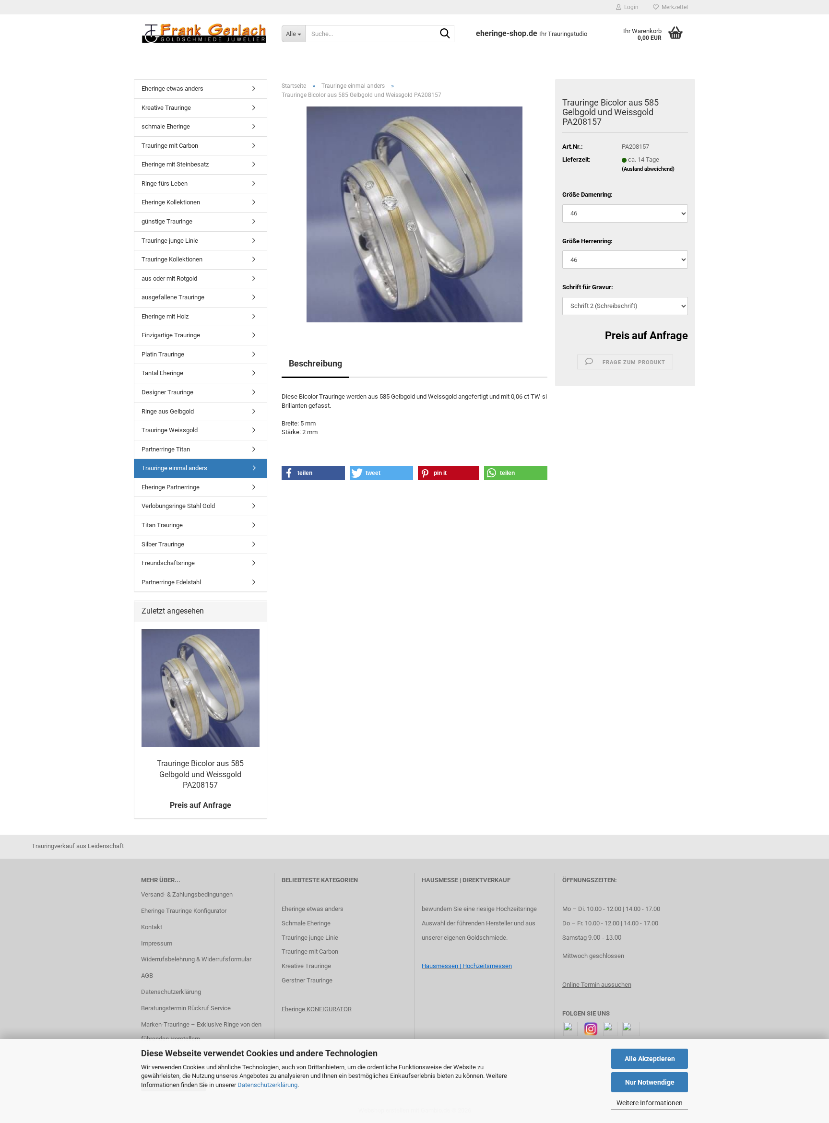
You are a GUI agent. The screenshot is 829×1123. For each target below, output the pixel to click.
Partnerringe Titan (166, 449)
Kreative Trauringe (166, 107)
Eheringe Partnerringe (171, 487)
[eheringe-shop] (204, 33)
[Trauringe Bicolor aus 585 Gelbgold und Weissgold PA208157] (414, 214)
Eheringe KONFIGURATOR (317, 1009)
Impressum (156, 943)
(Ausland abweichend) (648, 169)
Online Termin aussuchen (596, 984)
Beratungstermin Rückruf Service (186, 1008)
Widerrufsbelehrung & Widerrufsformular (196, 959)
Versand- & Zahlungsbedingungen (187, 894)
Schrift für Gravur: (587, 287)
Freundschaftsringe (168, 563)
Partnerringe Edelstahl (171, 582)
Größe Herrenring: (587, 241)
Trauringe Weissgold (170, 430)
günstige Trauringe (167, 221)
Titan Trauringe (162, 525)
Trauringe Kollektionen (172, 259)
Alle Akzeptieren (650, 1059)
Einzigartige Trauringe (171, 335)
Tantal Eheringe (162, 373)
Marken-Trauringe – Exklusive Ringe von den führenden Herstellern (201, 1031)
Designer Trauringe (167, 392)
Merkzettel (673, 7)
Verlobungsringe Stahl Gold (178, 505)
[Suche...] (445, 34)
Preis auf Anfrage (646, 336)
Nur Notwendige (650, 1082)
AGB (147, 975)
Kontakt (151, 927)
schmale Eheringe (166, 126)
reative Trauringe (308, 965)
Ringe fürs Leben (165, 183)
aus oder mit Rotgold (169, 278)
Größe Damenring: (587, 194)
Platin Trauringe (163, 354)
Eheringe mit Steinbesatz (175, 164)
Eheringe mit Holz (165, 316)
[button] (313, 473)
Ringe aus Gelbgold (168, 411)
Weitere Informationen (649, 1103)
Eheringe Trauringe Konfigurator (183, 910)
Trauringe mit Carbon (170, 145)
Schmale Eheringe (306, 923)
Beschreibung (315, 363)
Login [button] (630, 7)
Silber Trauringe (163, 544)
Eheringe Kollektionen (171, 202)
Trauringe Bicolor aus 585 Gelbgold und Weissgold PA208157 (200, 774)
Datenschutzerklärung (267, 1084)
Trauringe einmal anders (174, 468)
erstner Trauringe (309, 980)
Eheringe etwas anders (172, 88)
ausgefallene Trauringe (173, 297)
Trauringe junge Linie (170, 240)
